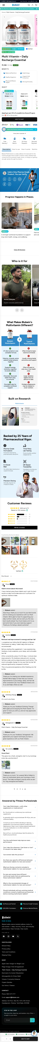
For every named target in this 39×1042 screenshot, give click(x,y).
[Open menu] (3, 5)
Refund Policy (6, 946)
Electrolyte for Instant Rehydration (13, 973)
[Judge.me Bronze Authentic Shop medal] (14, 564)
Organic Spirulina (7, 982)
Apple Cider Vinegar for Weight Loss (13, 964)
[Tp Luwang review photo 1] (6, 765)
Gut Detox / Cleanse (8, 985)
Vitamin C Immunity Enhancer (11, 979)
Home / (4, 12)
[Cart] (36, 5)
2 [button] (17, 789)
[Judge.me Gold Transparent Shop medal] (23, 564)
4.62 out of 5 (24, 508)
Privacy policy (6, 949)
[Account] (32, 5)
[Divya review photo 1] (6, 602)
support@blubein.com (12, 997)
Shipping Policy (6, 955)
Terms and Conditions (8, 952)
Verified (18, 571)
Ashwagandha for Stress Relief (11, 976)
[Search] (29, 5)
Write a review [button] (19, 527)
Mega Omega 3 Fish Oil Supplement (13, 967)
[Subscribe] (32, 1020)
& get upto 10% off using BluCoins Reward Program (18, 113)
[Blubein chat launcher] (34, 1034)
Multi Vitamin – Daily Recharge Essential (14, 970)
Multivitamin (19, 403)
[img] (6, 581)
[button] (9, 49)
